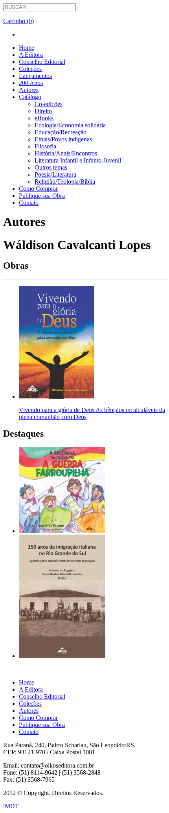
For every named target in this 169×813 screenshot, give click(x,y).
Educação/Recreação (60, 132)
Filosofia (45, 146)
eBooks (44, 118)
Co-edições (48, 104)
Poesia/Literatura (55, 174)
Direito (43, 111)
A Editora (31, 54)
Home (26, 47)
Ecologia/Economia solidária (70, 125)
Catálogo (30, 97)
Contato (29, 202)
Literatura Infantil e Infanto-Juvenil (78, 160)
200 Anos (31, 82)
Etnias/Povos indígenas (63, 139)
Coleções (30, 68)
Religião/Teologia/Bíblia (65, 181)
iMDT (11, 806)
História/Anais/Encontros (66, 153)
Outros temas (51, 167)
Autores (29, 90)
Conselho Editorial (42, 61)
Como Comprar (38, 188)
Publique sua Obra (42, 195)
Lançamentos (35, 75)
